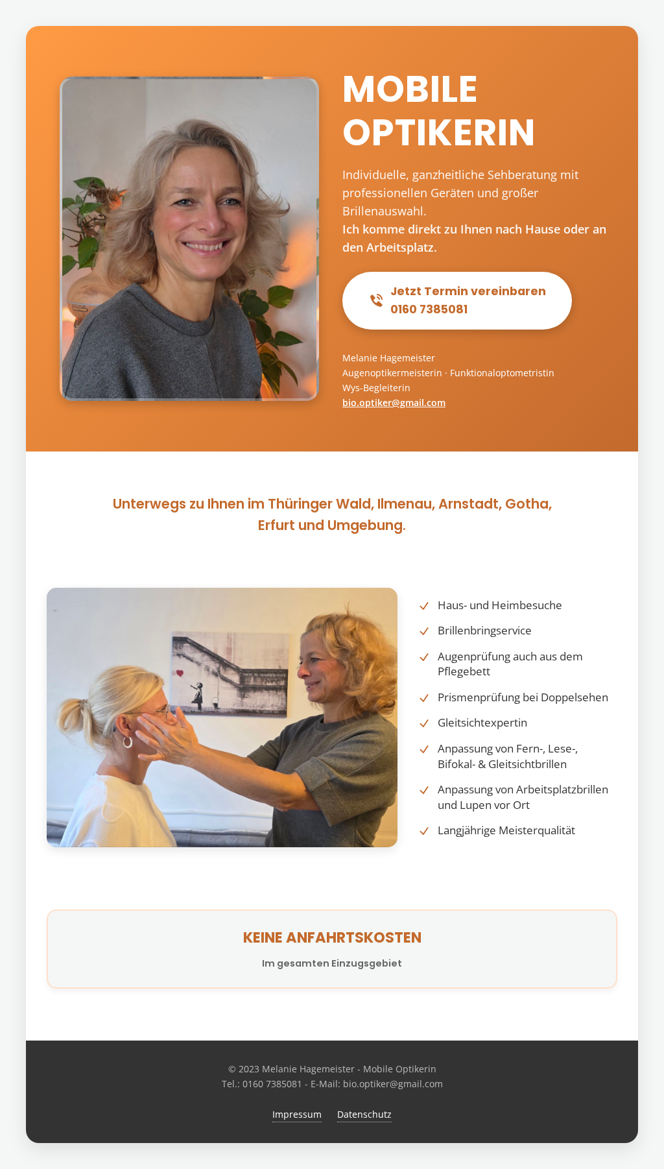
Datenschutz (364, 1114)
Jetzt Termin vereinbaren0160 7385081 (468, 300)
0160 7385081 (272, 1084)
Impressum (297, 1114)
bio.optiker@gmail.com (393, 402)
